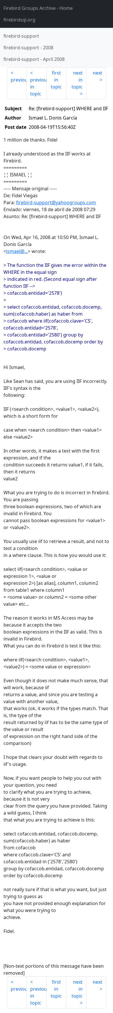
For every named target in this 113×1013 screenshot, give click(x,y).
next (97, 73)
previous (19, 80)
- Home (38, 8)
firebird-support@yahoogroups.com (56, 202)
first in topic (56, 80)
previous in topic (38, 87)
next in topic (77, 80)
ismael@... (17, 251)
